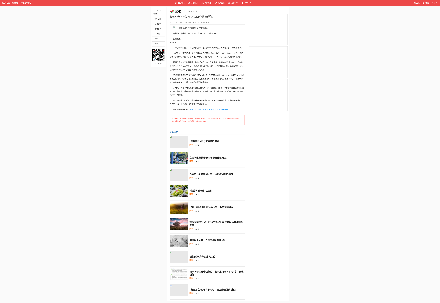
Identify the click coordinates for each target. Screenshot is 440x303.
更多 (156, 43)
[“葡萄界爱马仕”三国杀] (179, 191)
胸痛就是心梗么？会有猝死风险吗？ (208, 240)
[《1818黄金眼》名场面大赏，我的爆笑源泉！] (179, 208)
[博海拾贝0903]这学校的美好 (204, 141)
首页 (185, 11)
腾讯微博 (158, 29)
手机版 (427, 3)
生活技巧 (181, 3)
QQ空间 (158, 19)
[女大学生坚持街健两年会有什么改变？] (179, 158)
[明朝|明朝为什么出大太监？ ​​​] (179, 257)
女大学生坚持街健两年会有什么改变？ (209, 158)
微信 (156, 39)
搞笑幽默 (221, 3)
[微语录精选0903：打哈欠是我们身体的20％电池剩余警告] (179, 224)
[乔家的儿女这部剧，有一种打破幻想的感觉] (179, 175)
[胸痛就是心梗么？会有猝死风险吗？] (179, 241)
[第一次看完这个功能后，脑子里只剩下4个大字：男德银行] (179, 274)
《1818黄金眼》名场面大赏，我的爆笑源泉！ (213, 207)
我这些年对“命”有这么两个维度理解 (213, 110)
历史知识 (194, 3)
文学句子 (248, 3)
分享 (435, 3)
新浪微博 (158, 24)
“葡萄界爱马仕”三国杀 (201, 191)
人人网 (157, 34)
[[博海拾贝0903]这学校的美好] (179, 142)
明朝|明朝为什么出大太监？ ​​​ (204, 256)
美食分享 (234, 3)
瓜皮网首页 (6, 3)
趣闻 (190, 11)
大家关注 (208, 3)
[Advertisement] (268, 29)
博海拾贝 (193, 110)
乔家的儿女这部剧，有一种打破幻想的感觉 (211, 174)
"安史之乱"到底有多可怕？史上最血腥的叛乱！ (213, 289)
